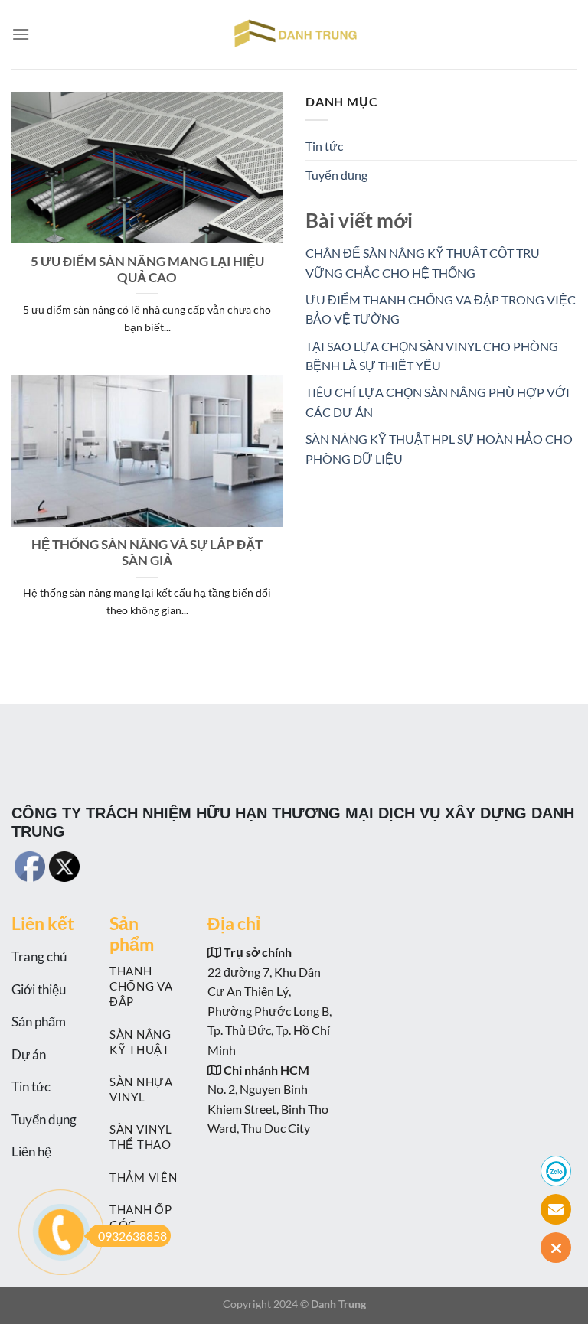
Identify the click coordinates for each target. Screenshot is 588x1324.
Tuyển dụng (336, 175)
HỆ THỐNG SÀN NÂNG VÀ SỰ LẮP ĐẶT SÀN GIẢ (147, 553)
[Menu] (20, 34)
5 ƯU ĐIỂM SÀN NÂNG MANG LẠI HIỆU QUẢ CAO (147, 270)
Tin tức (324, 145)
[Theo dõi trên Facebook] (198, 860)
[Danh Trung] (294, 34)
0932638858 (132, 1235)
